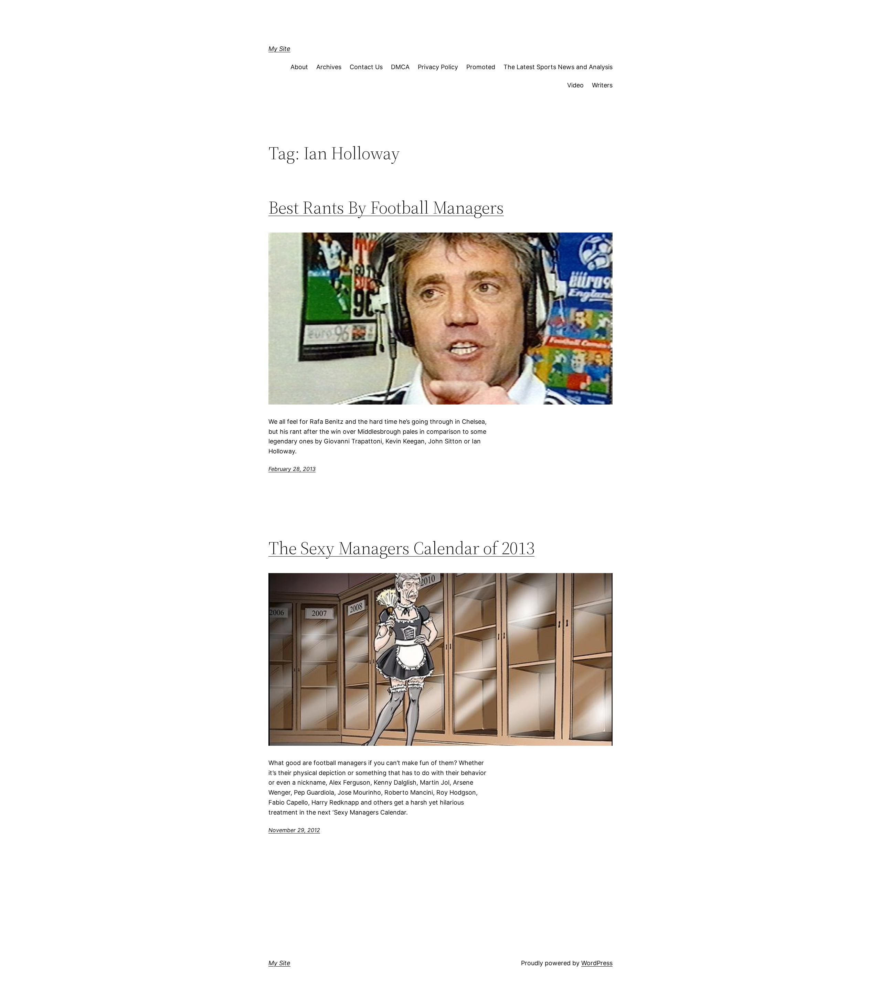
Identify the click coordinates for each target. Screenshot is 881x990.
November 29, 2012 (294, 830)
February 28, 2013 (292, 468)
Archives (328, 67)
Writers (602, 85)
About (299, 67)
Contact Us (366, 67)
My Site (279, 48)
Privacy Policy (438, 67)
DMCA (400, 67)
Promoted (480, 67)
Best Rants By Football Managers (386, 207)
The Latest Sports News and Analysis (558, 67)
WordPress (597, 963)
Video (575, 85)
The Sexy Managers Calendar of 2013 (401, 548)
